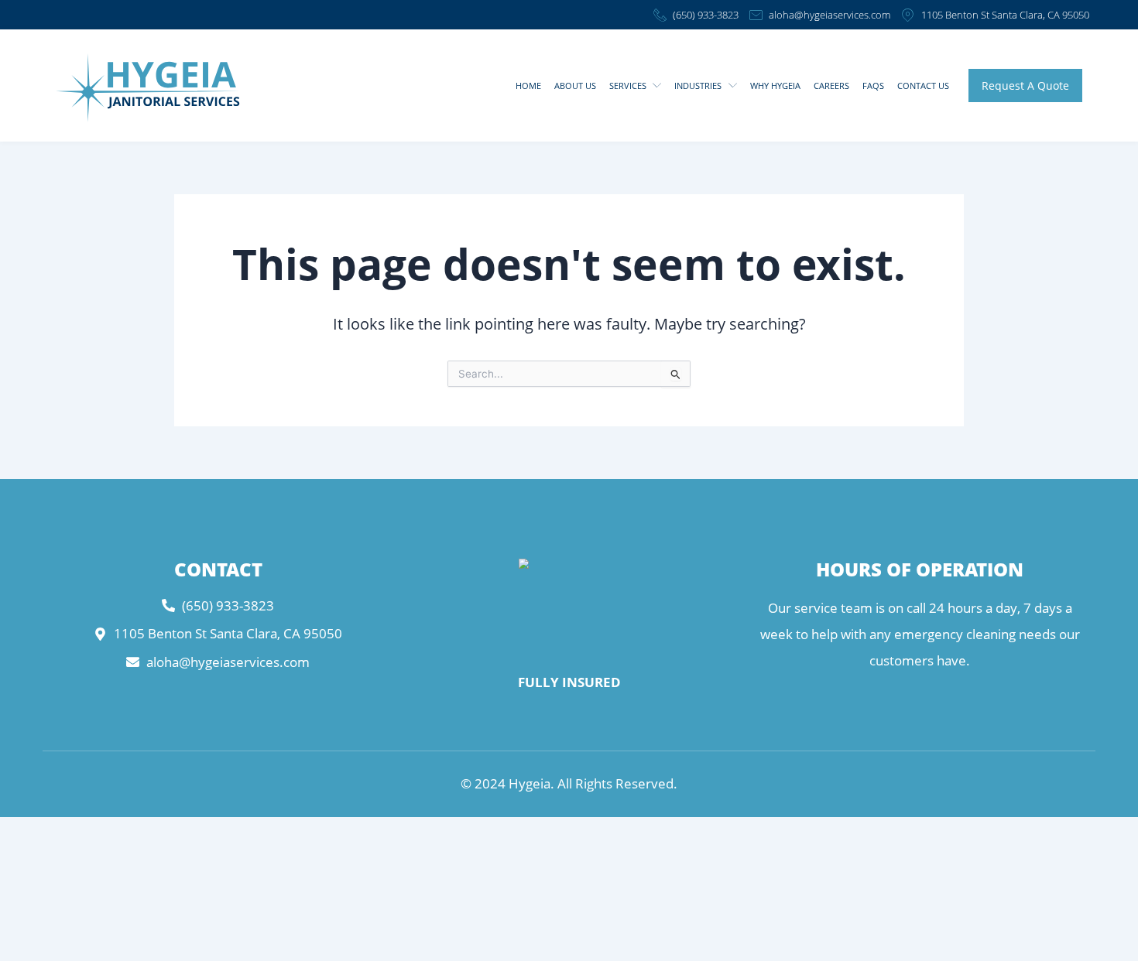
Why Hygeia (775, 85)
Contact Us (923, 85)
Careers (831, 85)
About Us (575, 85)
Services (627, 85)
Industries (698, 85)
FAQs (873, 85)
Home (528, 85)
